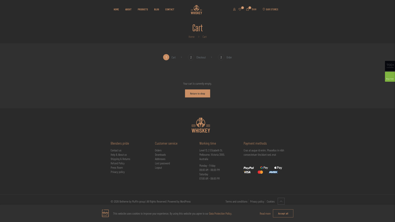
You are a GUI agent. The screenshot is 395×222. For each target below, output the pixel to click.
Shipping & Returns (120, 159)
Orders (158, 150)
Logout (158, 167)
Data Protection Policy (220, 213)
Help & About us (119, 154)
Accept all (283, 213)
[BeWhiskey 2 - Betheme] (196, 9)
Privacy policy (118, 172)
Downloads (160, 154)
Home (192, 36)
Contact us (116, 150)
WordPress (185, 201)
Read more (265, 213)
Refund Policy (118, 163)
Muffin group (138, 201)
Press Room (117, 167)
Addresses (160, 159)
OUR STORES (272, 9)
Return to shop (197, 93)
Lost (157, 163)
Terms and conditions (236, 201)
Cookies (271, 201)
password (165, 163)
